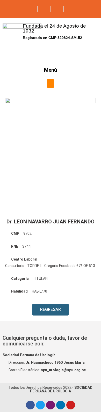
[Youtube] (70, 405)
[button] (50, 83)
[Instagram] (50, 405)
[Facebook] (30, 405)
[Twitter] (40, 405)
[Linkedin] (60, 405)
